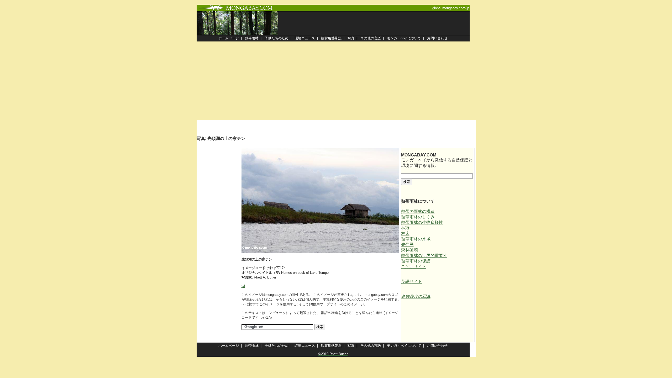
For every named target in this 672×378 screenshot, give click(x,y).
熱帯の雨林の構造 (418, 211)
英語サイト (411, 281)
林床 (405, 233)
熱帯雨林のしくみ (418, 217)
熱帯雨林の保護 (415, 261)
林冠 (405, 228)
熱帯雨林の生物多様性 (422, 222)
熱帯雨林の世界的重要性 (424, 255)
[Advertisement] (336, 81)
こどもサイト (413, 266)
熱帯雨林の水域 (415, 239)
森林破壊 (409, 250)
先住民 (407, 244)
